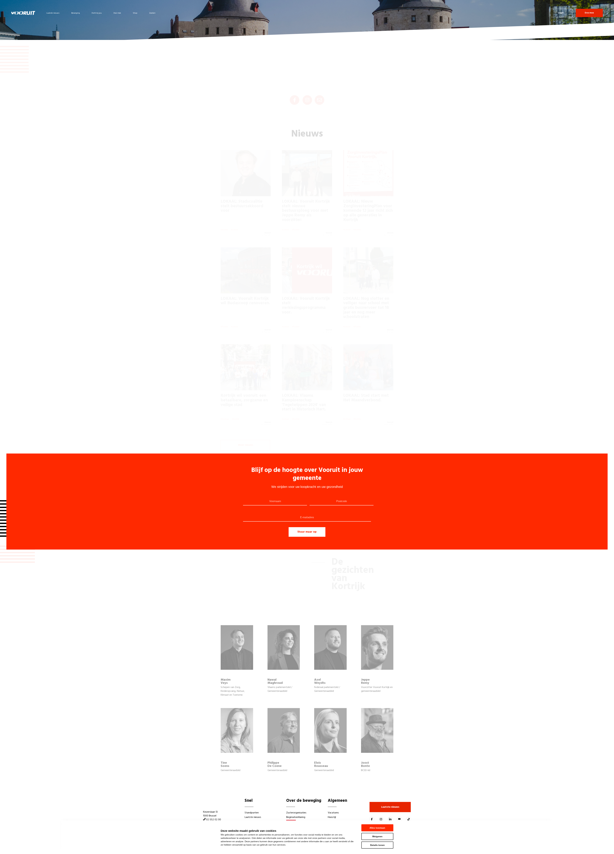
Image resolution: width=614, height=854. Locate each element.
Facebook (294, 85)
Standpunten (252, 813)
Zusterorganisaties (296, 813)
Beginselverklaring (295, 817)
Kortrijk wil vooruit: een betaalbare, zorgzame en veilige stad (244, 385)
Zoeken (152, 13)
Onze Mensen (581, 35)
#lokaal (234, 214)
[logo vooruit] (23, 13)
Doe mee (117, 13)
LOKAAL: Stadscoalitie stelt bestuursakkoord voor (242, 191)
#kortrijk (224, 214)
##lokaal (225, 404)
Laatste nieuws (52, 13)
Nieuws (599, 35)
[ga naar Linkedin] (390, 819)
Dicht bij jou (97, 13)
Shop (135, 13)
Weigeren (377, 836)
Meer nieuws (245, 430)
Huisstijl (332, 817)
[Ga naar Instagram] (381, 819)
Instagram (307, 85)
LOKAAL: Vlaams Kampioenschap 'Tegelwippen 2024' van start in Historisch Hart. (304, 387)
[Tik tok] (408, 819)
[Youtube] (399, 819)
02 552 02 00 (213, 820)
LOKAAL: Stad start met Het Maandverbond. (366, 382)
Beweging (75, 13)
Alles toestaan (377, 828)
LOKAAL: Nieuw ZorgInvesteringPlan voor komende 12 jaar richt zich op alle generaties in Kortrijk (368, 195)
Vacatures (333, 813)
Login (561, 13)
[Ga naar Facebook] (371, 819)
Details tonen (377, 845)
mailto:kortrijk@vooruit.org (319, 85)
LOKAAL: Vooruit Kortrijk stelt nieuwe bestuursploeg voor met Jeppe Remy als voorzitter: (306, 195)
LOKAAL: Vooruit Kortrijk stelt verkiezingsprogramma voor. (306, 290)
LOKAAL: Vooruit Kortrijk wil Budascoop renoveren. (245, 285)
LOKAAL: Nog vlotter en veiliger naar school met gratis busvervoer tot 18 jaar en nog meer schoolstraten (366, 292)
